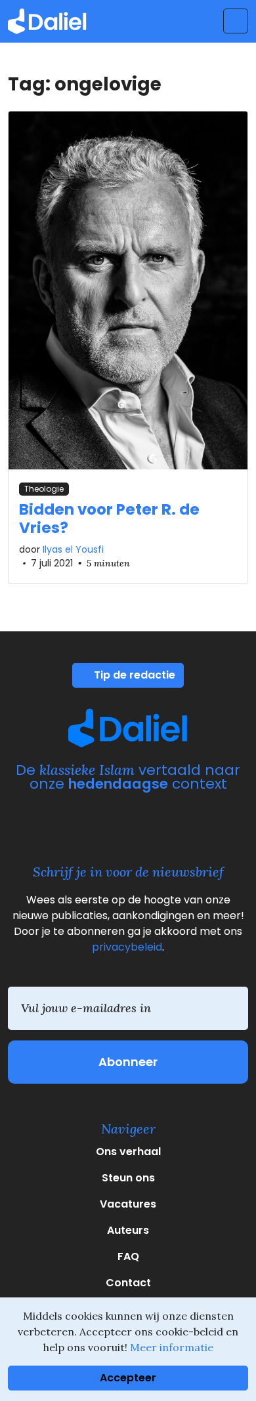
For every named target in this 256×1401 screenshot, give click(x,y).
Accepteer (128, 1377)
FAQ (128, 1256)
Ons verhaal (128, 1151)
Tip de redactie (133, 674)
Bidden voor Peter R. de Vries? (109, 518)
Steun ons (128, 1177)
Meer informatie (171, 1347)
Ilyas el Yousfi (73, 549)
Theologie (44, 488)
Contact (128, 1282)
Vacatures (128, 1204)
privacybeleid (127, 947)
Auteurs (128, 1230)
